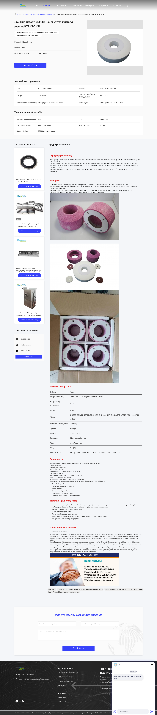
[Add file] (114, 711)
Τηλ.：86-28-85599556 (26, 674)
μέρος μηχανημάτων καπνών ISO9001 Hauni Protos (124, 589)
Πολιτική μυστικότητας (21, 713)
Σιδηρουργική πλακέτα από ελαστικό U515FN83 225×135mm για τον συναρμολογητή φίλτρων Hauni (28, 182)
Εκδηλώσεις (103, 5)
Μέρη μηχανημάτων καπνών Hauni (42, 14)
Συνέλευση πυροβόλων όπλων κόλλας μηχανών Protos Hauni (80, 589)
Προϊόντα (47, 5)
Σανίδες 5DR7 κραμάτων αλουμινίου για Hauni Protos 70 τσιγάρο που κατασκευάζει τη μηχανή (29, 226)
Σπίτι (36, 5)
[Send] (151, 711)
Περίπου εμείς (62, 5)
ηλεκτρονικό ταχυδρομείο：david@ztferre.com (33, 679)
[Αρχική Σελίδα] (23, 5)
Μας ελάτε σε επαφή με (83, 5)
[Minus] (151, 664)
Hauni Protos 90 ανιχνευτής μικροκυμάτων (63, 592)
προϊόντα (25, 14)
